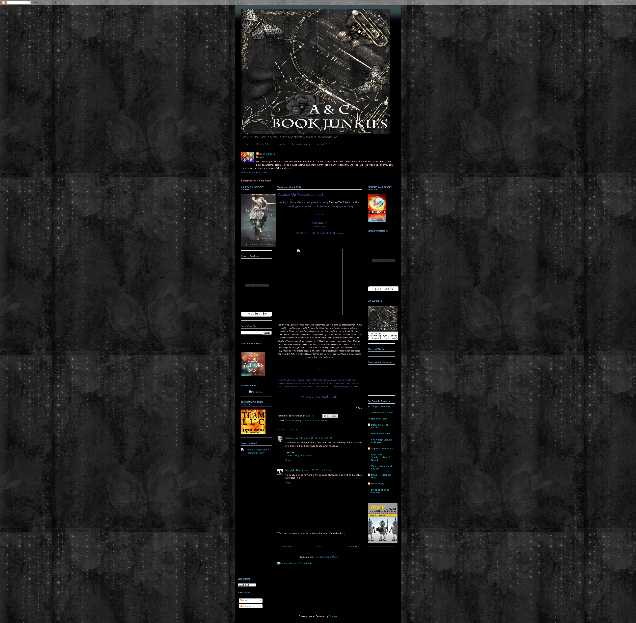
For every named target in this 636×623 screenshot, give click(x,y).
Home (247, 144)
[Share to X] (329, 416)
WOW (324, 420)
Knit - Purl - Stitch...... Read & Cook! (381, 457)
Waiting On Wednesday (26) (300, 194)
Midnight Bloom (294, 470)
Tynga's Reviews (380, 406)
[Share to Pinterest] (336, 416)
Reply (288, 460)
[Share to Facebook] (333, 416)
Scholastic (314, 420)
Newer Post (286, 546)
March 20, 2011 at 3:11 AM (318, 470)
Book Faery (377, 483)
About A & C (323, 144)
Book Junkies (267, 153)
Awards (281, 144)
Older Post (353, 546)
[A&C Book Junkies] (383, 329)
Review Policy (264, 144)
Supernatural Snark (382, 448)
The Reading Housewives (298, 455)
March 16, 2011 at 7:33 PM (318, 438)
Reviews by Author (301, 144)
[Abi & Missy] (256, 392)
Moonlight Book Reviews (380, 491)
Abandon (290, 420)
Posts (245, 600)
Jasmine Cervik (294, 438)
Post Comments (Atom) (327, 557)
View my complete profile (254, 172)
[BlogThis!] (326, 416)
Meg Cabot (302, 420)
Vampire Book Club (382, 412)
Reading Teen (379, 418)
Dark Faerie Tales (381, 433)
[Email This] (323, 416)
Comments (248, 606)
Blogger (333, 616)
